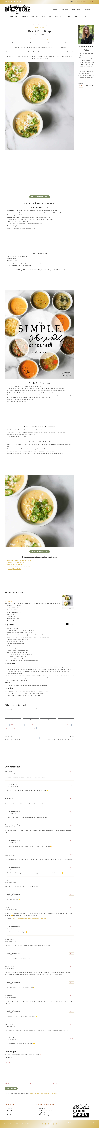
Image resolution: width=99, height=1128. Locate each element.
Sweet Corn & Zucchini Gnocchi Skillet (19, 560)
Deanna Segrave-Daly (12, 825)
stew (35, 731)
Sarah (7, 771)
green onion (17, 728)
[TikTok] (17, 2)
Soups (43, 16)
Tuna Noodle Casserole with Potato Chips (61, 738)
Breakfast (25, 16)
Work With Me (76, 9)
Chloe (7, 907)
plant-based (9, 731)
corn (33, 724)
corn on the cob (41, 724)
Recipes (37, 27)
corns (49, 724)
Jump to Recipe (35, 39)
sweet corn (56, 731)
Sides (68, 16)
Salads (50, 16)
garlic (69, 724)
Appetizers (34, 16)
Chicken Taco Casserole (12, 738)
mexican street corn (49, 728)
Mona (7, 854)
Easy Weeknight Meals (45, 1110)
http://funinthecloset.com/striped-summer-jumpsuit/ (29, 918)
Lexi (6, 880)
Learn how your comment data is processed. (43, 1093)
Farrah (7, 995)
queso (16, 731)
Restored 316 (93, 1125)
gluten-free (9, 728)
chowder (21, 724)
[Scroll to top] (95, 1122)
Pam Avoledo (9, 939)
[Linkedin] (20, 2)
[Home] (32, 25)
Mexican (40, 728)
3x (72, 624)
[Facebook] (6, 2)
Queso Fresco (23, 731)
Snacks (84, 16)
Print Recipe (45, 39)
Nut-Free (59, 728)
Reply (71, 771)
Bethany (8, 1024)
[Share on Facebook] (31, 42)
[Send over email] (66, 42)
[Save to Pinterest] (13, 42)
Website (55, 1083)
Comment (8, 1062)
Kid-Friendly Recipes (44, 1115)
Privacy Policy (9, 1123)
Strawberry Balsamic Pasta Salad (85, 1)
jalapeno (24, 728)
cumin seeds (62, 724)
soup (30, 731)
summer (49, 731)
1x (67, 624)
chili (7, 724)
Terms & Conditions (23, 1123)
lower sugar (32, 728)
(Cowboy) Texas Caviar (14, 569)
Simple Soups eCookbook (51, 270)
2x (70, 624)
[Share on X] (48, 42)
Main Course (59, 16)
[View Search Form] (93, 9)
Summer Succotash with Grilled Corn (19, 566)
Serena (7, 798)
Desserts (75, 16)
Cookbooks (87, 9)
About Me (65, 9)
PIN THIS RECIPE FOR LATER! (39, 196)
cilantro (28, 724)
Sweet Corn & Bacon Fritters (16, 562)
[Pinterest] (12, 2)
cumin (55, 724)
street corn (42, 731)
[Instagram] (9, 2)
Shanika (7, 966)
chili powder (13, 724)
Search (80, 83)
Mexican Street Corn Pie (14, 564)
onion (66, 728)
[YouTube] (14, 2)
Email (31, 1083)
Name (7, 1083)
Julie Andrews (12, 785)
